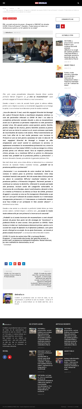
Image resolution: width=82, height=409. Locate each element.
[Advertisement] (28, 79)
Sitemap (63, 406)
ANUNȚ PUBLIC (69, 65)
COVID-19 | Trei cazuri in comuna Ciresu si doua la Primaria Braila (12, 275)
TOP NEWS (12, 18)
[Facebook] (58, 26)
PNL (4, 18)
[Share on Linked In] (23, 263)
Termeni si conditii (73, 406)
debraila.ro (9, 32)
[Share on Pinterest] (19, 263)
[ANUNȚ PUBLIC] (59, 67)
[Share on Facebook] (6, 263)
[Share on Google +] (14, 263)
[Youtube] (63, 26)
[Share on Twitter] (10, 263)
